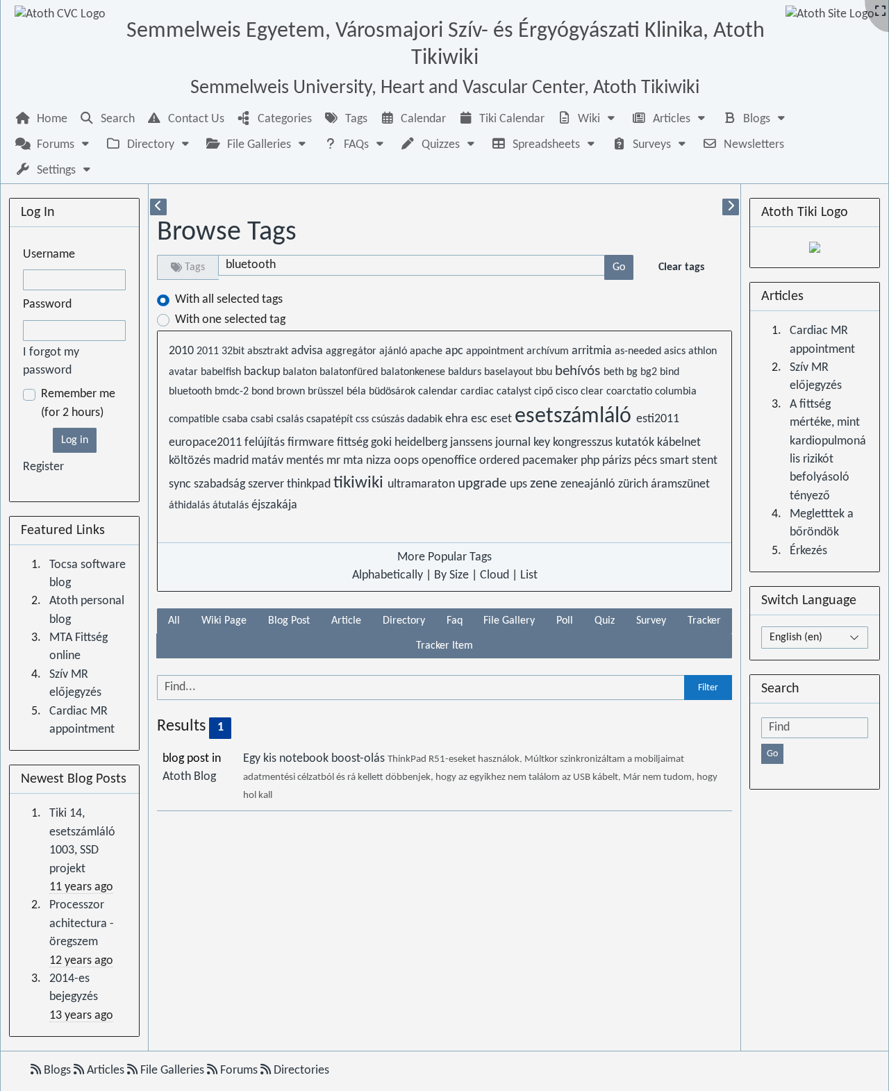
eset (502, 419)
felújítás (266, 443)
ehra (458, 419)
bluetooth (192, 391)
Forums (238, 1070)
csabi (263, 419)
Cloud (494, 575)
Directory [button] (404, 620)
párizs (618, 461)
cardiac (478, 391)
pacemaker (551, 461)
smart (676, 461)
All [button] (174, 620)
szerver (267, 484)
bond (263, 391)
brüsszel (327, 391)
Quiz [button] (605, 620)
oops (408, 461)
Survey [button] (651, 620)
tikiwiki (360, 483)
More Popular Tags (444, 557)
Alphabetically (387, 575)
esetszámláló (575, 417)
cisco (568, 391)
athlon (702, 351)
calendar (439, 391)
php (591, 461)
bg (633, 372)
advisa (308, 351)
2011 (209, 351)
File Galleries (172, 1070)
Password (47, 304)
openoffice (450, 461)
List (529, 575)
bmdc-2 (233, 391)
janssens (472, 443)
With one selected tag (230, 320)
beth (615, 372)
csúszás (389, 419)
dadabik (426, 419)
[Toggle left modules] (158, 207)
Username (49, 254)
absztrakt (269, 351)
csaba (236, 419)
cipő (545, 391)
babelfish (222, 372)
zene (545, 483)
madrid (232, 461)
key (543, 443)
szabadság (221, 484)
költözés (191, 461)
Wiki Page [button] (224, 620)
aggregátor (352, 351)
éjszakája (274, 505)
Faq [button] (455, 620)
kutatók (636, 443)
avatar (185, 372)
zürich (634, 484)
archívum (549, 351)
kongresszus (584, 443)
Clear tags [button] (681, 267)
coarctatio (630, 391)
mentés (306, 461)
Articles (105, 1070)
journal (514, 443)
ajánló (394, 351)
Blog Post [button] (289, 620)
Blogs (57, 1070)
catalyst (515, 391)
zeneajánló (589, 484)
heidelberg (422, 443)
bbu (545, 372)
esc (480, 419)
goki (382, 443)
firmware (312, 443)
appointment (496, 351)
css (364, 419)
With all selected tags (229, 300)
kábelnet (679, 443)
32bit (234, 351)
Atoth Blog (189, 777)
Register (43, 467)
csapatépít (331, 419)
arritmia (593, 351)
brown (292, 391)
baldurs (466, 372)
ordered (500, 461)
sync (181, 484)
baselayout (509, 372)
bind (669, 372)
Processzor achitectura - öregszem (81, 923)
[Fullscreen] (880, 12)
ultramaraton (423, 484)
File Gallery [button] (509, 620)
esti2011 (657, 419)
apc (455, 351)
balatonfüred (350, 372)
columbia (676, 391)
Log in (74, 440)
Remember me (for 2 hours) (78, 403)
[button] (587, 119)
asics (676, 351)
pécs (647, 461)
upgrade (484, 483)
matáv (268, 461)
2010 (183, 351)
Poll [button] (564, 620)
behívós (579, 371)
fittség (354, 443)
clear (593, 391)
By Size (451, 575)
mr (334, 461)
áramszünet (680, 484)
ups (520, 484)
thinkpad (310, 484)
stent (704, 461)
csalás (291, 419)
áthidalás (191, 505)
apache (427, 351)
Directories (300, 1070)
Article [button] (346, 620)
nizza (380, 461)
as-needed (639, 351)
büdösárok (393, 391)
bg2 (650, 372)
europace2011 (206, 443)
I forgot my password (51, 361)
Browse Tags (227, 233)
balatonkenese (414, 372)
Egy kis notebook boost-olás (315, 759)
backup (263, 372)
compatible (195, 419)
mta (354, 461)
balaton (301, 372)
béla (358, 391)
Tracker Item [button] (444, 645)
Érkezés (808, 551)
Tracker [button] (704, 620)
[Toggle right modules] (730, 207)
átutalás (232, 505)
